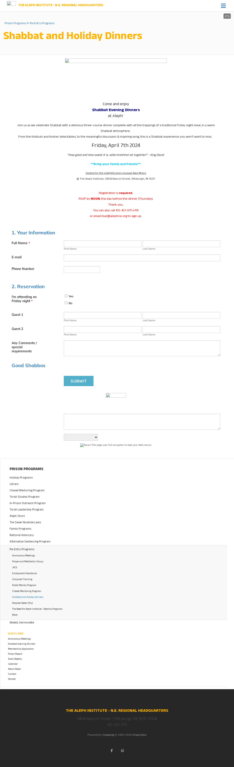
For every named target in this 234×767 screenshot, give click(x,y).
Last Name (149, 248)
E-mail (17, 257)
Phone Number (23, 269)
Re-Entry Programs (42, 23)
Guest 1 (17, 315)
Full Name (21, 243)
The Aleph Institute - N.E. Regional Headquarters (60, 5)
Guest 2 (17, 329)
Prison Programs (15, 23)
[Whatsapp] (122, 750)
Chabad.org (108, 735)
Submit (79, 381)
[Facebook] (111, 750)
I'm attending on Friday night (24, 299)
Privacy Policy (139, 735)
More (14, 615)
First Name (70, 248)
